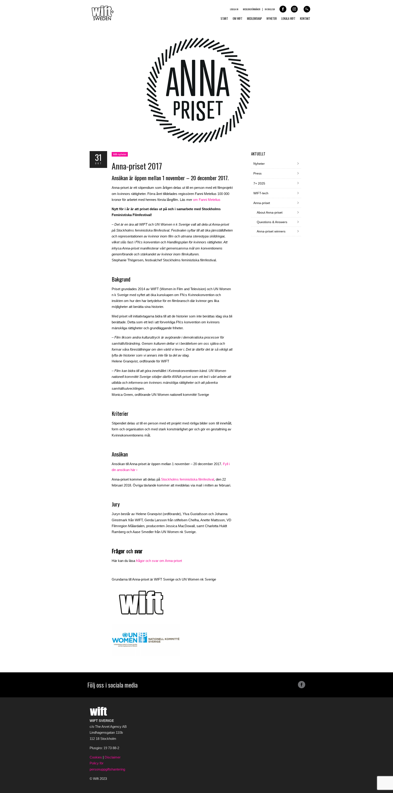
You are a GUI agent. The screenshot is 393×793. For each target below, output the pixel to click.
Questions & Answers (272, 222)
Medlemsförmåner (251, 9)
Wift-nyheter (119, 154)
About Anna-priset (269, 212)
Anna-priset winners (271, 231)
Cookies (96, 757)
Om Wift (237, 18)
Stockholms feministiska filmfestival (187, 479)
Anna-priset (261, 203)
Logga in (234, 9)
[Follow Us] (301, 687)
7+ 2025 (259, 183)
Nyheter (272, 18)
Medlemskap (254, 18)
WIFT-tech (260, 193)
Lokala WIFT (288, 18)
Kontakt (305, 18)
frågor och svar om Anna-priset (159, 561)
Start (224, 18)
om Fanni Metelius (206, 200)
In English (270, 9)
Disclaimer (113, 757)
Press (257, 173)
